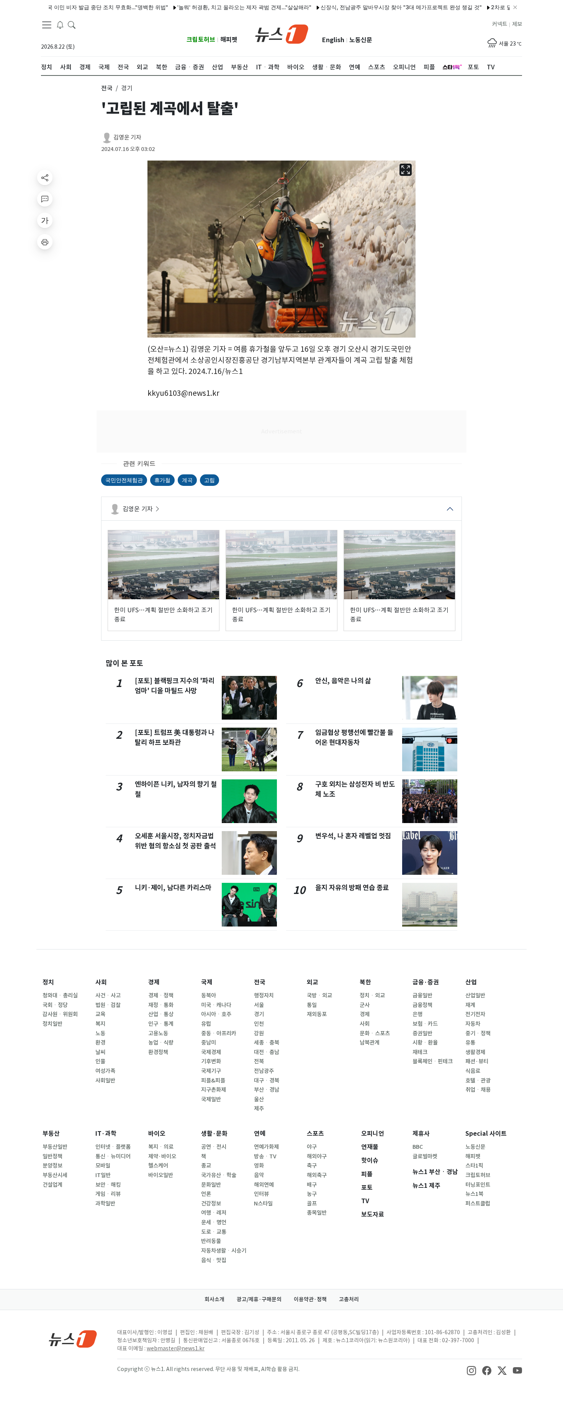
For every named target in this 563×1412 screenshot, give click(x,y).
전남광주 (264, 1071)
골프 (312, 1203)
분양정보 (52, 1165)
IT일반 (103, 1175)
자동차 (472, 1023)
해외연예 (264, 1184)
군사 (365, 1005)
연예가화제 (266, 1146)
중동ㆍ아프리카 (218, 1033)
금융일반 (422, 995)
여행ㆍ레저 (213, 1212)
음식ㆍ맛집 (213, 1260)
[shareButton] (44, 177)
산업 (471, 982)
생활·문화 (214, 1134)
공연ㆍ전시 (213, 1146)
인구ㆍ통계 (160, 1023)
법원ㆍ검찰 (108, 1005)
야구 (312, 1146)
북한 (365, 982)
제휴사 (421, 1134)
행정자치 (264, 995)
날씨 (100, 1052)
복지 (100, 1023)
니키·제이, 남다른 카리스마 (173, 887)
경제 (154, 982)
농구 (312, 1194)
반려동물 (211, 1241)
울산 (259, 1099)
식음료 (472, 1071)
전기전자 (475, 1014)
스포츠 (315, 1134)
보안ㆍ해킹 (108, 1184)
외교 (312, 982)
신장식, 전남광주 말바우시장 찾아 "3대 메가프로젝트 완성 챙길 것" (374, 7)
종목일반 (317, 1212)
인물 (100, 1061)
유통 (470, 1042)
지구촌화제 (213, 1089)
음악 (259, 1175)
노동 (100, 1033)
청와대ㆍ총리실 (60, 995)
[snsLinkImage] (471, 1370)
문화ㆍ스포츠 (375, 1033)
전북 (259, 1061)
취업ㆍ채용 (478, 1089)
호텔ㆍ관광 (478, 1080)
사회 (101, 982)
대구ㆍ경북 (266, 1080)
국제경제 (211, 1052)
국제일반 (211, 1099)
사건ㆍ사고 (108, 995)
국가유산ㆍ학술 (218, 1175)
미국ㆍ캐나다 (216, 1005)
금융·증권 (425, 982)
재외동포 (317, 1014)
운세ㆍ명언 (213, 1222)
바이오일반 (160, 1175)
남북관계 (370, 1042)
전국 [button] (107, 88)
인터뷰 (261, 1194)
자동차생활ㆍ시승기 (223, 1250)
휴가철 (162, 480)
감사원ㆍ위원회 (60, 1014)
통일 (312, 1005)
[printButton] (44, 241)
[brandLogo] (281, 33)
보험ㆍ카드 (425, 1023)
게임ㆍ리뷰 (108, 1194)
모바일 (102, 1165)
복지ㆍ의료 (160, 1146)
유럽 (206, 1023)
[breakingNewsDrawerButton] (60, 24)
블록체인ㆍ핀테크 (432, 1061)
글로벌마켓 (424, 1156)
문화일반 (211, 1184)
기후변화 (211, 1061)
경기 (259, 1014)
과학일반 (105, 1203)
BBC (417, 1146)
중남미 (208, 1042)
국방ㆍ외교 (319, 995)
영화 (259, 1165)
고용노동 (158, 1033)
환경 (100, 1042)
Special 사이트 (486, 1134)
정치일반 (52, 1023)
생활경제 (475, 1052)
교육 (100, 1014)
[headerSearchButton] (71, 24)
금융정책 (422, 1005)
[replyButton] (44, 199)
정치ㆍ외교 (372, 995)
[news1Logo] (73, 1338)
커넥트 (499, 24)
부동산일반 (55, 1146)
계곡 (187, 480)
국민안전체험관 (124, 480)
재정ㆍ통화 (160, 1005)
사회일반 (105, 1080)
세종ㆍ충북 (266, 1042)
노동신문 (360, 40)
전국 (259, 982)
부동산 (51, 1134)
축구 (312, 1165)
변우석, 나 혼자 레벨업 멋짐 (353, 835)
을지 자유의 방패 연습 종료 (352, 887)
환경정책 (158, 1052)
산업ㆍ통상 (160, 1014)
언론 (206, 1194)
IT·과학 (105, 1134)
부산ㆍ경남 (266, 1089)
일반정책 (52, 1156)
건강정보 (211, 1203)
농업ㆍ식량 (160, 1042)
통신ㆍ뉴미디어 (113, 1156)
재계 (470, 1005)
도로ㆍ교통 (213, 1231)
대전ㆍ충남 (266, 1052)
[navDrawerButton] (46, 25)
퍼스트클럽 (477, 1203)
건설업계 (52, 1184)
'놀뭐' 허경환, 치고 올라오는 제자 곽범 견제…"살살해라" (218, 7)
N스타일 (263, 1203)
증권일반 (422, 1033)
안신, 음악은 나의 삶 (343, 680)
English (333, 40)
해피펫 (228, 40)
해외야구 (317, 1156)
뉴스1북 (474, 1194)
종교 (206, 1165)
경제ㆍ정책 (160, 995)
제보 (517, 24)
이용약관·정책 (310, 1299)
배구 (312, 1184)
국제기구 (211, 1071)
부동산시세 (55, 1175)
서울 (259, 1005)
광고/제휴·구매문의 (259, 1299)
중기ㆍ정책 (478, 1033)
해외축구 (317, 1175)
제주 (259, 1108)
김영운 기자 (127, 137)
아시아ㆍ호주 (216, 1014)
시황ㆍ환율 (425, 1042)
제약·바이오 (162, 1156)
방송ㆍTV (265, 1156)
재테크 (419, 1052)
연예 (259, 1134)
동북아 (208, 995)
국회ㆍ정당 (55, 1005)
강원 (259, 1033)
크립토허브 (201, 40)
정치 (48, 982)
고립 (209, 480)
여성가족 (105, 1071)
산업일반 (475, 995)
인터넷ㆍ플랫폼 (113, 1146)
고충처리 (349, 1299)
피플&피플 (213, 1080)
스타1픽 (474, 1165)
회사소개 (214, 1299)
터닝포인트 (477, 1184)
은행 (417, 1014)
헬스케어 (158, 1165)
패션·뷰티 (476, 1061)
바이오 (156, 1134)
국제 (207, 982)
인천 (259, 1023)
